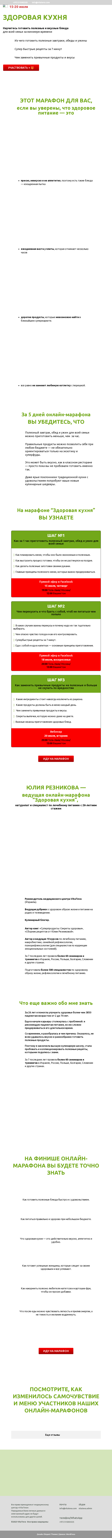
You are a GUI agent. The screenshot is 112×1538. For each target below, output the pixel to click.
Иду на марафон (56, 758)
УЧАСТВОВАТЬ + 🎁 (21, 67)
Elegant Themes (51, 1534)
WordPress (70, 1534)
